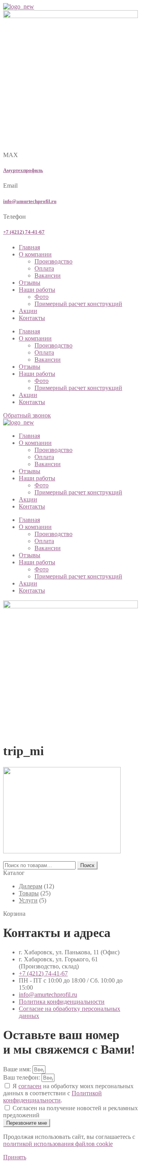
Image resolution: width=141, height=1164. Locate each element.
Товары (29, 893)
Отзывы (29, 282)
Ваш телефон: (22, 1077)
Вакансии (47, 275)
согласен (30, 1086)
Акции (28, 310)
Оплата (44, 268)
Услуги (28, 900)
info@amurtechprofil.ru (29, 201)
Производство (53, 261)
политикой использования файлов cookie (58, 1143)
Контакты (32, 318)
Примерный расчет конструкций (78, 303)
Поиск (87, 865)
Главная (29, 247)
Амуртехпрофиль (23, 170)
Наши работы (37, 289)
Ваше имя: (18, 1069)
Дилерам (30, 886)
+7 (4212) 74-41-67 (24, 232)
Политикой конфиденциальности (52, 1097)
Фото (41, 296)
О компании (35, 254)
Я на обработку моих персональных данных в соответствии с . (68, 1093)
